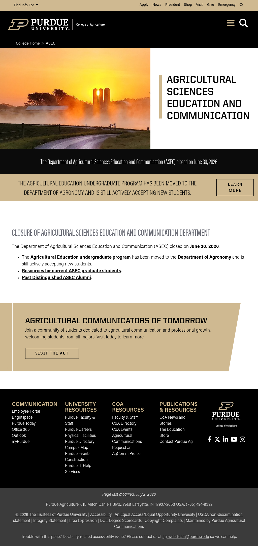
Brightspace (22, 418)
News (156, 5)
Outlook (19, 436)
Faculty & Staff (125, 418)
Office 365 (21, 430)
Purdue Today (24, 424)
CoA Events (122, 430)
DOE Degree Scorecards (121, 521)
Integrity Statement (49, 521)
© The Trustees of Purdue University (51, 515)
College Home (28, 43)
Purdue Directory (79, 442)
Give (210, 5)
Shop (188, 5)
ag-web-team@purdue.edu (186, 537)
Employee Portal (26, 412)
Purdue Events (77, 454)
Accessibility (101, 515)
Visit (199, 5)
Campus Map (76, 448)
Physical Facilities (80, 436)
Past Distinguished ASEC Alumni (56, 278)
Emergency (227, 5)
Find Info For (24, 5)
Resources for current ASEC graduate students (71, 271)
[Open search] (243, 24)
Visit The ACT (52, 353)
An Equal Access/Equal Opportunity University (155, 515)
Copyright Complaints (164, 521)
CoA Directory (124, 424)
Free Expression (83, 521)
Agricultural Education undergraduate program (80, 257)
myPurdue (20, 442)
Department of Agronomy (204, 257)
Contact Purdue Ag (176, 442)
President (172, 5)
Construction (76, 460)
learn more (235, 187)
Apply (144, 5)
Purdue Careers (78, 430)
